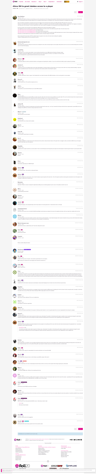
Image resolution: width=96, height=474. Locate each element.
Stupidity (20, 146)
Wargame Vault (18, 459)
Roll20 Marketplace (19, 450)
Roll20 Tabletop (18, 448)
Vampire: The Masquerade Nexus (44, 450)
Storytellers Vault (64, 456)
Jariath (20, 202)
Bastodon (20, 182)
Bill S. (19, 280)
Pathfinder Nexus (41, 448)
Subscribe (67, 1)
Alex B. (19, 390)
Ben (19, 256)
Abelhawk (20, 249)
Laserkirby (20, 50)
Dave (19, 161)
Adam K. (20, 307)
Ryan (19, 94)
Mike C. (20, 368)
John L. (19, 86)
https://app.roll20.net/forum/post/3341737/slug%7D (27, 30)
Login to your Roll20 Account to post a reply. (29, 433)
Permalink (19, 17)
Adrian (20, 168)
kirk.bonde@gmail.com (24, 42)
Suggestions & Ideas (29, 8)
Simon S (20, 79)
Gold (19, 382)
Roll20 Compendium (19, 452)
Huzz (19, 271)
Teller (19, 73)
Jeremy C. (20, 65)
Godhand (20, 118)
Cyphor (20, 295)
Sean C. (20, 301)
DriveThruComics (19, 456)
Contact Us (43, 439)
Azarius (20, 153)
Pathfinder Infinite (64, 453)
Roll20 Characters (19, 449)
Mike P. (20, 112)
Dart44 (20, 421)
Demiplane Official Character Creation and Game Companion (47, 446)
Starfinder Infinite (64, 454)
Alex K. (19, 125)
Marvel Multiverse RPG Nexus (43, 452)
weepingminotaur (22, 209)
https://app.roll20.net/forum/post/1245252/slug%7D (27, 31)
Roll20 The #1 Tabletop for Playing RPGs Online (23, 446)
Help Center (47, 439)
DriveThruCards (18, 458)
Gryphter (20, 287)
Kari (19, 374)
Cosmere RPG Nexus (42, 453)
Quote (23, 17)
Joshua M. (20, 104)
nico (19, 414)
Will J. (19, 189)
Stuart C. (20, 313)
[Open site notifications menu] (78, 1)
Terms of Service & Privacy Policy (34, 439)
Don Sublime (21, 16)
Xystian (20, 340)
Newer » (80, 12)
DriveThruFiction (18, 457)
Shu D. (19, 354)
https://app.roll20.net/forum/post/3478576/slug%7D (27, 32)
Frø (19, 361)
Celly (19, 264)
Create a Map (63, 448)
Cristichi (20, 236)
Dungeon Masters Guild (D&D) (66, 451)
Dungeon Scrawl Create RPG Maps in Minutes (66, 446)
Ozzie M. (20, 131)
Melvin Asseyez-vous (23, 223)
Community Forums (22, 8)
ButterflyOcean (21, 327)
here (12, 470)
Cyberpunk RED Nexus (42, 454)
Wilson (19, 215)
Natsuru (20, 59)
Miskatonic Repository (65, 455)
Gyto (19, 230)
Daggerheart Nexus (41, 449)
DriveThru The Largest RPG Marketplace (21, 454)
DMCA (40, 439)
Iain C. (19, 138)
